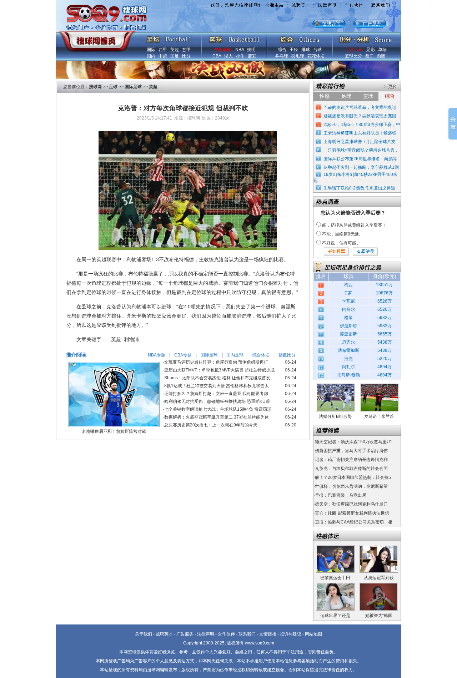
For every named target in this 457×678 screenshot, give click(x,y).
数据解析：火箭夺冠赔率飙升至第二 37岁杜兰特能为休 (216, 417)
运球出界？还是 (335, 615)
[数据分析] (365, 37)
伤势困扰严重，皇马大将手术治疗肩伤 (351, 450)
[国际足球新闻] (169, 37)
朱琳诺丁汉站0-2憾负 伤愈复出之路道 (359, 188)
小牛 (240, 56)
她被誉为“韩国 (378, 615)
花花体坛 (316, 56)
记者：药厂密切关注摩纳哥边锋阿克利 (351, 459)
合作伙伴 (226, 634)
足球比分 (353, 49)
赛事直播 (222, 49)
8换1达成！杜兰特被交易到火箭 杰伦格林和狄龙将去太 (216, 385)
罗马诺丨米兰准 (379, 416)
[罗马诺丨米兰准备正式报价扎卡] (379, 386)
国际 (151, 49)
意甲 (186, 49)
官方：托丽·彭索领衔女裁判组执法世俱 (352, 513)
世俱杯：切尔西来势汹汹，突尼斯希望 (351, 486)
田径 (294, 49)
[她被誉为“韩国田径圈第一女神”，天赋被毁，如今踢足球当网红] (379, 585)
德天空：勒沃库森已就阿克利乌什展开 (351, 504)
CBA (216, 56)
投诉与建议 (290, 634)
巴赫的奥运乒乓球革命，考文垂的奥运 (359, 107)
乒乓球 (281, 56)
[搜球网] (95, 38)
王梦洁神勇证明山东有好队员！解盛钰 (359, 133)
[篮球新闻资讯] (234, 37)
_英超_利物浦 (123, 339)
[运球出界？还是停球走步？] (335, 585)
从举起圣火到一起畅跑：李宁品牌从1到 (361, 167)
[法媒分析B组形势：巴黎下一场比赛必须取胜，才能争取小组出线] (335, 386)
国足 (174, 56)
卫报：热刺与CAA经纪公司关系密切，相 (353, 522)
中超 (163, 56)
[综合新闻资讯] (299, 37)
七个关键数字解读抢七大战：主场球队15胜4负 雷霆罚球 (217, 409)
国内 (151, 56)
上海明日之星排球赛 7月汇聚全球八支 (359, 141)
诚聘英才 (164, 634)
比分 (186, 56)
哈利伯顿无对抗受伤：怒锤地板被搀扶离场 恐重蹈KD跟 (217, 401)
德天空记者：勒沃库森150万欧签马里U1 (353, 441)
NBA (239, 49)
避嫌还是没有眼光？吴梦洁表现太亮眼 (359, 115)
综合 (282, 49)
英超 (174, 49)
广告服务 (185, 634)
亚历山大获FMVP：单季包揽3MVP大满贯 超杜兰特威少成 (219, 370)
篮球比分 (353, 56)
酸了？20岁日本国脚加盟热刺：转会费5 (353, 477)
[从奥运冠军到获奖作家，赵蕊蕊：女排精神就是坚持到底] (379, 547)
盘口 (369, 56)
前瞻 (381, 56)
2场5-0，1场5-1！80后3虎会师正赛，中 (361, 124)
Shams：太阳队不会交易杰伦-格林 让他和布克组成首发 (217, 377)
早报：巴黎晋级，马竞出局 (340, 495)
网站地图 (313, 634)
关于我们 (143, 634)
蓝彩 (252, 56)
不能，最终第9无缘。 (342, 234)
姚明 (251, 49)
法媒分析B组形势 (335, 416)
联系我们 (247, 634)
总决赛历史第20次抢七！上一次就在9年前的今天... (212, 425)
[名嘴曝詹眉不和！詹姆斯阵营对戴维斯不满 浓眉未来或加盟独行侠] (114, 364)
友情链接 (267, 634)
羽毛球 (297, 56)
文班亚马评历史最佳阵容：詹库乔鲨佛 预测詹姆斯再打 (216, 362)
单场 (382, 49)
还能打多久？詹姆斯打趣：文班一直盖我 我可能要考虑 (216, 393)
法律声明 (205, 634)
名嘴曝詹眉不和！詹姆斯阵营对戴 (114, 431)
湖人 (228, 56)
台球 (317, 49)
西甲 (163, 49)
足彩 (370, 49)
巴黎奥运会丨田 (335, 577)
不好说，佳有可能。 (341, 243)
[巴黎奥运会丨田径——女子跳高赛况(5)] (335, 547)
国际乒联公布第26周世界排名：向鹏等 (360, 158)
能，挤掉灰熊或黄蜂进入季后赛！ (354, 225)
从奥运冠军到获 (379, 577)
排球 (305, 49)
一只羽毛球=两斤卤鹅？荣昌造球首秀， (361, 150)
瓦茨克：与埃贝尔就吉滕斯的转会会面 (351, 468)
